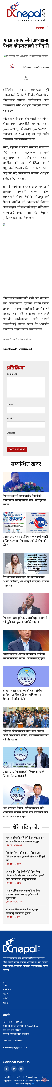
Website (11, 433)
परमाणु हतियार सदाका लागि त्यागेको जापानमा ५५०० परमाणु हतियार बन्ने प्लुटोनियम (23, 894)
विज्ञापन (18, 1077)
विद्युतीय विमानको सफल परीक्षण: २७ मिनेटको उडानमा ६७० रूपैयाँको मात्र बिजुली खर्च (25, 857)
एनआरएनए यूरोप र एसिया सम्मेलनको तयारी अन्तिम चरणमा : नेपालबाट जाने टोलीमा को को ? (25, 540)
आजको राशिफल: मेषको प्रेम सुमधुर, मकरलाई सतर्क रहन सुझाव (22, 912)
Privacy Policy (32, 1077)
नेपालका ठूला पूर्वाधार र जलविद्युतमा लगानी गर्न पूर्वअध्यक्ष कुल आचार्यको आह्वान (25, 620)
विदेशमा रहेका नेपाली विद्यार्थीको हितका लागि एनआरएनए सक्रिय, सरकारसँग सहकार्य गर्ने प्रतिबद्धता (26, 735)
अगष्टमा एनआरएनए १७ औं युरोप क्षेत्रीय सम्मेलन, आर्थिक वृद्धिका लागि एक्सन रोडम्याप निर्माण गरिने (22, 694)
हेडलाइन (6, 1003)
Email (10, 418)
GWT (34, 1083)
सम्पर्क (44, 1077)
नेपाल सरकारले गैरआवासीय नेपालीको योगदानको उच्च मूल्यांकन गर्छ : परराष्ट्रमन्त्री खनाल (24, 500)
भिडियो (5, 998)
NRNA (5, 994)
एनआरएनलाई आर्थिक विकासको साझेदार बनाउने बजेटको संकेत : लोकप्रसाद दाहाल (24, 656)
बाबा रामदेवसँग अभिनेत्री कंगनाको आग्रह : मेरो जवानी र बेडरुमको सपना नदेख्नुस (25, 840)
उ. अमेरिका (7, 989)
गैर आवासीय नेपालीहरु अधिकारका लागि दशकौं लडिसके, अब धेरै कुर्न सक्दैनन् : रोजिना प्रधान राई (26, 581)
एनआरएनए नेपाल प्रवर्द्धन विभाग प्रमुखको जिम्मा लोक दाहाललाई (24, 774)
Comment (12, 374)
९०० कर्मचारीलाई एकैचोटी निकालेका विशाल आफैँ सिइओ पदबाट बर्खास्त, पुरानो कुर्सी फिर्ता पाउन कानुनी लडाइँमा (25, 875)
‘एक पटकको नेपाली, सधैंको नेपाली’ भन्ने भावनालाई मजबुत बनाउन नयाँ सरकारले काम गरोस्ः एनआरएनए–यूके (25, 812)
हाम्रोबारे (8, 1077)
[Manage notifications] (44, 1080)
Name (10, 404)
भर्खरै (41, 28)
